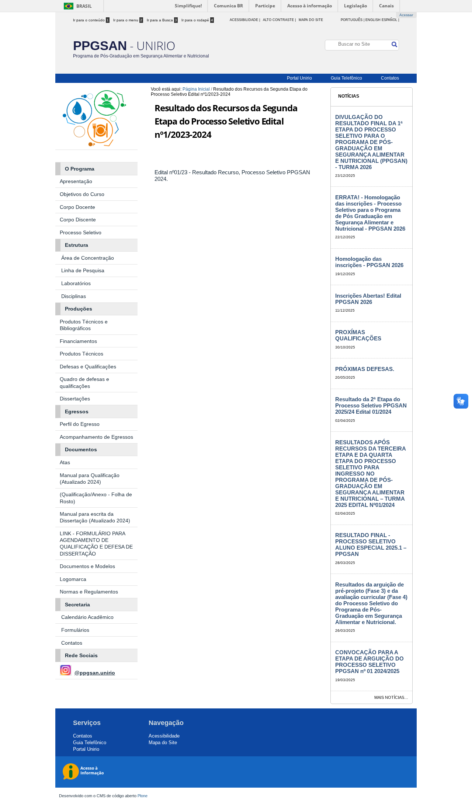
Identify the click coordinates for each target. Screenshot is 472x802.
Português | (352, 20)
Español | (390, 20)
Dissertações (75, 399)
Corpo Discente (78, 220)
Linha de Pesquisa (82, 270)
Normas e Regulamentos (89, 592)
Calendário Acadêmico (87, 617)
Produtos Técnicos (81, 354)
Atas (66, 462)
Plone (143, 796)
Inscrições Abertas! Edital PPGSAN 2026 (368, 299)
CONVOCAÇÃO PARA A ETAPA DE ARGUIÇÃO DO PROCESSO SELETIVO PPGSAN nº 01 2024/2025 (369, 661)
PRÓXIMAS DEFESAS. (364, 369)
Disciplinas (73, 296)
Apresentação (77, 181)
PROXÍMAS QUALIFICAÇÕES (358, 335)
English (373, 20)
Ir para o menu (127, 20)
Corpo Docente (77, 207)
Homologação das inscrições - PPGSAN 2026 (369, 262)
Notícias (348, 96)
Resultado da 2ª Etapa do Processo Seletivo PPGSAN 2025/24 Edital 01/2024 (371, 405)
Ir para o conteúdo (91, 20)
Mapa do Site (311, 20)
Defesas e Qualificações (88, 367)
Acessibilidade (164, 736)
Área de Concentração (88, 258)
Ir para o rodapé (197, 20)
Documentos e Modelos (87, 566)
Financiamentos (78, 341)
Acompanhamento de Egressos (96, 437)
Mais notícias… (391, 697)
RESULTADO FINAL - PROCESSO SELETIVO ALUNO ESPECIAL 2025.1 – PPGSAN (370, 544)
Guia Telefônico (346, 78)
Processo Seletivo (80, 232)
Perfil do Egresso (80, 424)
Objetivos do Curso (82, 194)
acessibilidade (244, 20)
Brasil (84, 6)
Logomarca (73, 579)
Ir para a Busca (162, 20)
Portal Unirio (299, 78)
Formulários (75, 630)
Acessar (406, 15)
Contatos (390, 78)
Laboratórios (76, 283)
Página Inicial (196, 89)
